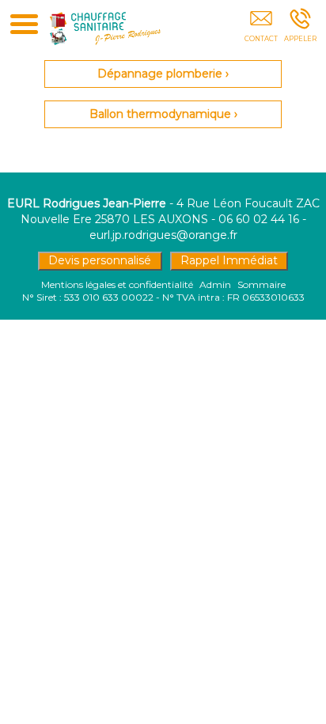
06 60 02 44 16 (258, 219)
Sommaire (261, 284)
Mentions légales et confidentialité (117, 284)
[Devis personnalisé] (260, 29)
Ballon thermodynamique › (163, 114)
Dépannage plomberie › (163, 73)
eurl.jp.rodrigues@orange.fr (163, 235)
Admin (215, 284)
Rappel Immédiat (229, 260)
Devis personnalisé (99, 260)
